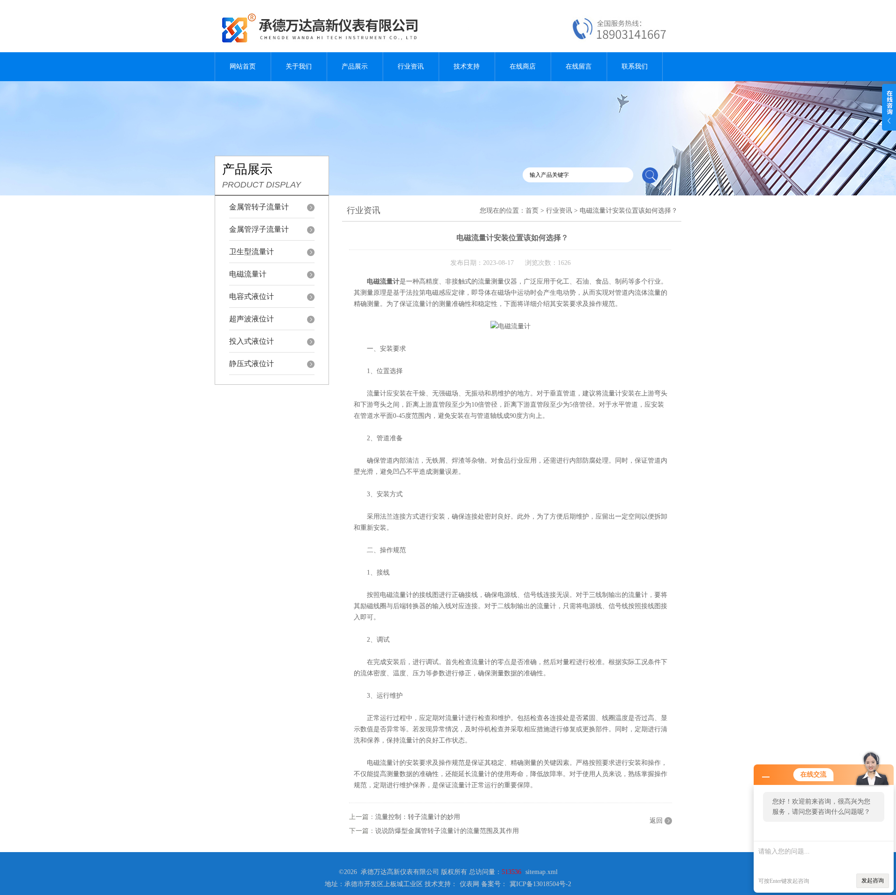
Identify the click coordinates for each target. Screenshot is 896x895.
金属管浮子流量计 (259, 229)
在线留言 (579, 66)
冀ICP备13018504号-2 (540, 884)
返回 (656, 820)
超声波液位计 (251, 319)
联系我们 (635, 66)
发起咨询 (872, 880)
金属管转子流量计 (259, 207)
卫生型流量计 (251, 252)
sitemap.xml (541, 871)
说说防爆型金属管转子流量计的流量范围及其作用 (447, 830)
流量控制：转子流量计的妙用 (417, 816)
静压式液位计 (251, 364)
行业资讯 (411, 66)
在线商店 (523, 66)
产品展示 (355, 66)
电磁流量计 (247, 274)
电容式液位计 (251, 296)
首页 (532, 210)
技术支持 (467, 66)
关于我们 (299, 66)
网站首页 (243, 66)
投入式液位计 (251, 341)
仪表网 (469, 884)
